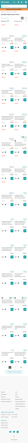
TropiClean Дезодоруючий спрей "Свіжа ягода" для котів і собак (7, 327)
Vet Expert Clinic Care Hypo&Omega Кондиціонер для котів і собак (20, 66)
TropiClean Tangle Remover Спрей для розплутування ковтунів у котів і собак (20, 223)
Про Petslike (4, 394)
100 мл (12, 35)
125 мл (12, 114)
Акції (16, 394)
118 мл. (25, 245)
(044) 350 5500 (4, 425)
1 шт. (12, 350)
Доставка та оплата (5, 399)
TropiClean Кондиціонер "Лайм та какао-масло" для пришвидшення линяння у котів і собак (7, 275)
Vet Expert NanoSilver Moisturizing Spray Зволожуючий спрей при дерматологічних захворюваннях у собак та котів (20, 40)
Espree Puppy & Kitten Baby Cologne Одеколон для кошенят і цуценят (20, 249)
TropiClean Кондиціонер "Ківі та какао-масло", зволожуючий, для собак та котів (7, 223)
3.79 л (24, 137)
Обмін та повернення (20, 406)
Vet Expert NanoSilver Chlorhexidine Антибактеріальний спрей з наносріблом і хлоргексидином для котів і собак (7, 40)
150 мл (25, 62)
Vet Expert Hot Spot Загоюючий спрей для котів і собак (7, 66)
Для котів (9, 12)
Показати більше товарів (14, 371)
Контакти (3, 396)
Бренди (17, 396)
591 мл (25, 140)
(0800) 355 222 (4, 422)
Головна (3, 12)
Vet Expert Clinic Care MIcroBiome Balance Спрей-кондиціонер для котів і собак (20, 92)
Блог (16, 392)
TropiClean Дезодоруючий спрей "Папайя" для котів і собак (20, 327)
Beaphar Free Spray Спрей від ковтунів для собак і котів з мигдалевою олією (7, 197)
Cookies (17, 408)
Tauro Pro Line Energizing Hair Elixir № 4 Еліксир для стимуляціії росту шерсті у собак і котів (7, 301)
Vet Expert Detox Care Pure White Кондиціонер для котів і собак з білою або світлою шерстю (20, 170)
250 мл (25, 114)
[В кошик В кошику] (12, 47)
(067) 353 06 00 (4, 427)
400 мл (24, 297)
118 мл (12, 88)
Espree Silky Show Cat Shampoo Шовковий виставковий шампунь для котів (7, 144)
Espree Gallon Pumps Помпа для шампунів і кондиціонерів (7, 354)
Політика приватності (20, 401)
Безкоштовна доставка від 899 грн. (14, 9)
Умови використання (20, 403)
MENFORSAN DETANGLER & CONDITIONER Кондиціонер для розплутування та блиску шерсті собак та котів (7, 118)
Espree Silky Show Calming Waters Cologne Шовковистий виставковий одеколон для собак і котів (7, 92)
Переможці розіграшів (6, 401)
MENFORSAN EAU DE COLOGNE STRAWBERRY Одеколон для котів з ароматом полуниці (7, 170)
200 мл (25, 271)
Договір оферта (18, 399)
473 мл (25, 219)
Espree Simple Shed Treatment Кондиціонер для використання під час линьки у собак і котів (20, 144)
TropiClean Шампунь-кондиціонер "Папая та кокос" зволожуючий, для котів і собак (20, 197)
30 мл (12, 140)
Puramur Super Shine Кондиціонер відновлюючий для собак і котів (20, 275)
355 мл (12, 138)
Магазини (18, 2)
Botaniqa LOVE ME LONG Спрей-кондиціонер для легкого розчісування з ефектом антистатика (20, 118)
